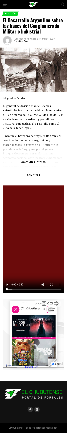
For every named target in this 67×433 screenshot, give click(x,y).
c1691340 (23, 41)
